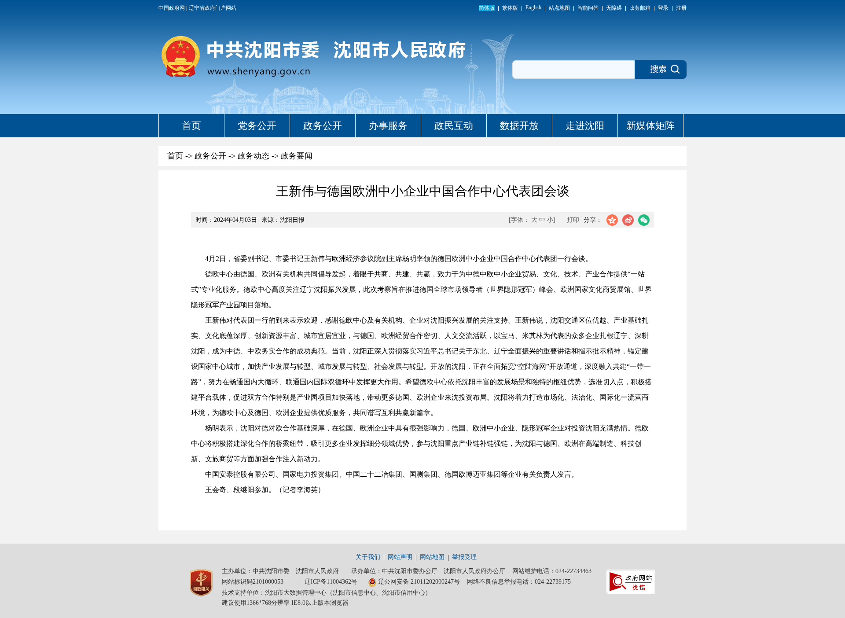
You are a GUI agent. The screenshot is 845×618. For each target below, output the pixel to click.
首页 (191, 125)
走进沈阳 (585, 125)
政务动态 (253, 155)
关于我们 (368, 557)
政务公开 (322, 125)
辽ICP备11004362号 (331, 581)
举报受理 (464, 557)
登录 (663, 8)
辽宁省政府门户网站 (212, 8)
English (533, 7)
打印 (573, 220)
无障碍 (614, 8)
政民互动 (453, 125)
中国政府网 (171, 8)
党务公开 (257, 125)
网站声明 (400, 557)
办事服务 (388, 125)
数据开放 (519, 125)
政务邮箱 (639, 8)
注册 (681, 8)
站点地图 (559, 8)
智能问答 (588, 8)
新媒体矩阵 (650, 125)
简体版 (487, 8)
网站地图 (432, 557)
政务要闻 (296, 155)
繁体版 (510, 8)
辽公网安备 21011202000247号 (419, 581)
